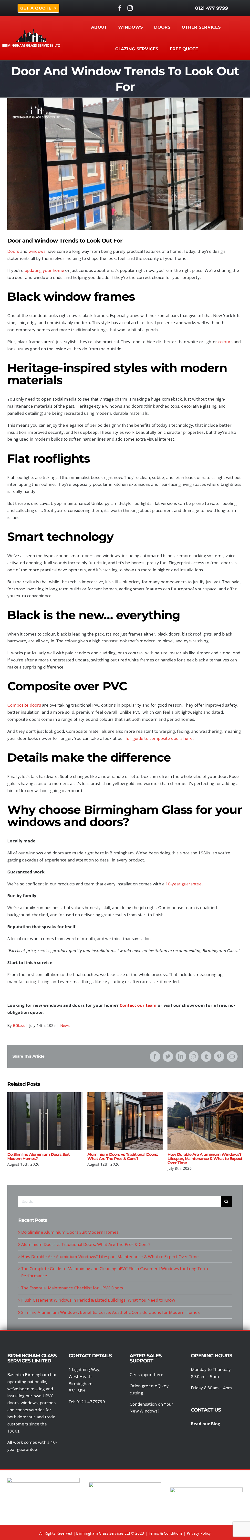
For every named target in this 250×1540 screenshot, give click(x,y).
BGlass (19, 1025)
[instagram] (130, 8)
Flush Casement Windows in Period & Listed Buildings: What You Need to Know (98, 1300)
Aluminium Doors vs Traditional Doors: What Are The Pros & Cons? (125, 1121)
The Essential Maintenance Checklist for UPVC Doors (72, 1288)
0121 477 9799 (211, 8)
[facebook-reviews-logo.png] (43, 1480)
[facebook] (120, 8)
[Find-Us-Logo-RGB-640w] (125, 1484)
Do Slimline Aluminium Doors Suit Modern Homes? (45, 1121)
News (65, 1025)
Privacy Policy (199, 1533)
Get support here (146, 1374)
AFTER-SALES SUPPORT (146, 1358)
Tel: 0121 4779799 (87, 1401)
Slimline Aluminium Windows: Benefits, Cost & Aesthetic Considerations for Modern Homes (110, 1312)
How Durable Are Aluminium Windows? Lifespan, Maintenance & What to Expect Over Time (205, 1121)
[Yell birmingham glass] (206, 1489)
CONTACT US (206, 1410)
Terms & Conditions (165, 1533)
